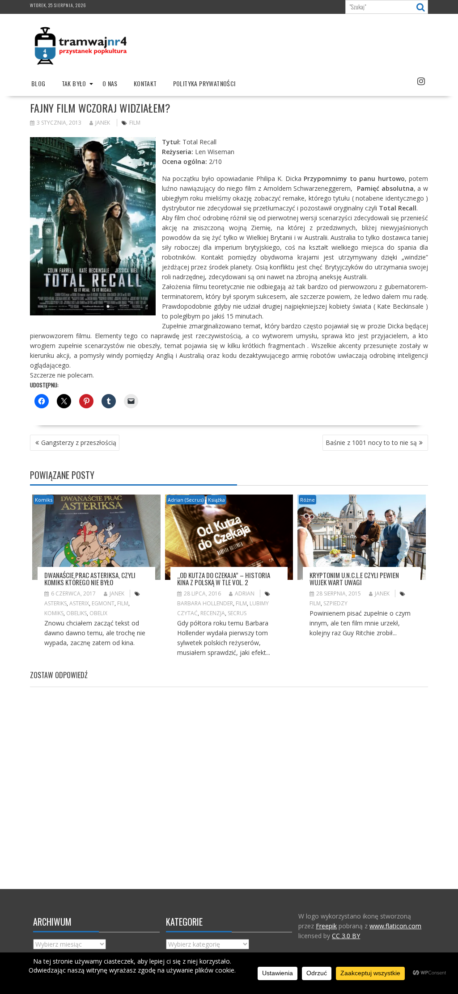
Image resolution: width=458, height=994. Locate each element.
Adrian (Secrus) (186, 499)
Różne (307, 499)
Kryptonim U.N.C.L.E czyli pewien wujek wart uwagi (354, 578)
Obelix (98, 613)
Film (134, 122)
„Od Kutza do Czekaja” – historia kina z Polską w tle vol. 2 (223, 578)
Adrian (244, 593)
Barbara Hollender (205, 603)
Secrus (237, 613)
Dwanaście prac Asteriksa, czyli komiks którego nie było (90, 578)
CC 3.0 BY (346, 935)
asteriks (55, 603)
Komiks (43, 499)
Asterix (79, 603)
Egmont (103, 603)
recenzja (212, 613)
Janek (102, 122)
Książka (216, 499)
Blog (38, 83)
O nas (110, 83)
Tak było (74, 83)
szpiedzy (335, 603)
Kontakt (145, 83)
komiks (54, 613)
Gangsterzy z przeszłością (78, 442)
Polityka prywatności (204, 83)
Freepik (326, 926)
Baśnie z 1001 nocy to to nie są (371, 442)
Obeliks (76, 613)
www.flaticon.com (395, 926)
